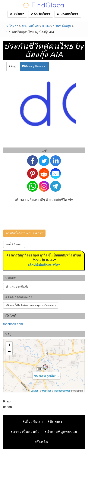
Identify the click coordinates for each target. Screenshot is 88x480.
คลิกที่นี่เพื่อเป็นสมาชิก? (44, 265)
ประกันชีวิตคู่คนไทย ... (46, 375)
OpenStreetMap (62, 390)
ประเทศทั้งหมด (68, 14)
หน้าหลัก (18, 14)
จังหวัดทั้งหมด (41, 14)
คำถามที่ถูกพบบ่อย (62, 432)
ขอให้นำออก (14, 244)
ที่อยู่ (13, 66)
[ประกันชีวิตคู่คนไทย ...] (45, 367)
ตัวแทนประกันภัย (17, 286)
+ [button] (9, 345)
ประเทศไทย (30, 26)
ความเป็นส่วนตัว (26, 432)
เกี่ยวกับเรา (34, 421)
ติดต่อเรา (57, 421)
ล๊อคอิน (42, 442)
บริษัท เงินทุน (62, 26)
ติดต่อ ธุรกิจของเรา (35, 66)
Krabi (46, 26)
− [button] (9, 351)
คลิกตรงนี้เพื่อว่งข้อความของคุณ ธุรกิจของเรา (31, 305)
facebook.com (13, 324)
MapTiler (46, 390)
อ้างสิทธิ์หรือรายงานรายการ (24, 233)
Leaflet (34, 390)
